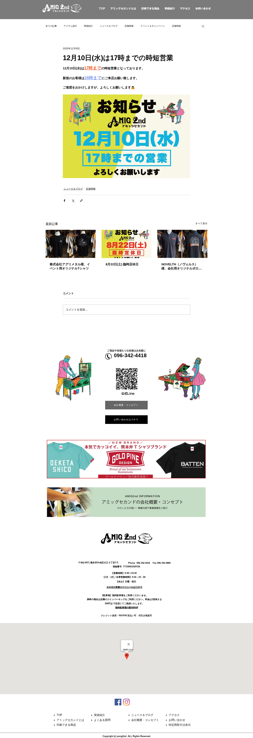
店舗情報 (129, 26)
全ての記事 (51, 26)
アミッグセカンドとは (123, 8)
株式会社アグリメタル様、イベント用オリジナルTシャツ (70, 266)
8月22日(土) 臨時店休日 (122, 264)
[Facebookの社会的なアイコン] (118, 702)
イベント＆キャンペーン (152, 26)
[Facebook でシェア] (64, 200)
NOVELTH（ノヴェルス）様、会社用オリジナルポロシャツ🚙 (181, 266)
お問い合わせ (203, 8)
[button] (203, 26)
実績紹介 (170, 8)
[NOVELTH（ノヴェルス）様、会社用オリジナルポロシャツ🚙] (182, 244)
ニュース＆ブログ (109, 26)
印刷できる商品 (150, 8)
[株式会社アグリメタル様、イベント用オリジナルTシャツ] (71, 244)
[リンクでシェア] (81, 200)
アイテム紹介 (70, 26)
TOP (98, 8)
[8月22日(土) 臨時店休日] (127, 244)
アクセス (185, 8)
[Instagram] (126, 702)
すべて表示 (201, 223)
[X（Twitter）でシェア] (73, 200)
